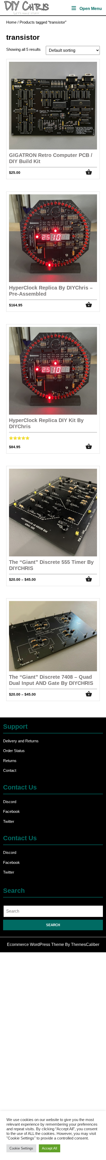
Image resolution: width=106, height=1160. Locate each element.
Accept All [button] (49, 1148)
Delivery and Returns (21, 741)
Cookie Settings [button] (21, 1148)
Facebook (11, 811)
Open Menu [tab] (91, 9)
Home (11, 22)
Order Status (14, 750)
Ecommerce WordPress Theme (35, 944)
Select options (91, 579)
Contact (9, 770)
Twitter (8, 821)
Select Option (91, 172)
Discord (9, 801)
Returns (9, 760)
